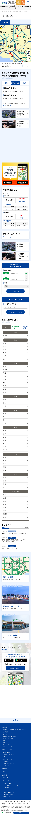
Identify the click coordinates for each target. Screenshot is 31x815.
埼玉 (4, 373)
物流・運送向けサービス (9, 763)
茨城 (4, 379)
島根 (4, 460)
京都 (4, 437)
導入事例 (4, 768)
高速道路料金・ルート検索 (9, 736)
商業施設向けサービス (8, 761)
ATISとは (5, 777)
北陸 (15, 396)
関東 (15, 363)
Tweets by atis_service (9, 237)
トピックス (6, 740)
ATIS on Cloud (7, 789)
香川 (4, 481)
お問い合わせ (5, 780)
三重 (4, 423)
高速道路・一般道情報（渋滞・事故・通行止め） (15, 729)
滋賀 (4, 440)
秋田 (4, 352)
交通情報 (4, 727)
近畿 (15, 427)
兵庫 (4, 434)
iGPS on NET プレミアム (9, 792)
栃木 (4, 382)
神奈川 (5, 370)
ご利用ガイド (6, 796)
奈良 (4, 446)
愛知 (4, 420)
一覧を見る (26, 527)
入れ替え (26, 277)
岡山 (4, 463)
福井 (4, 443)
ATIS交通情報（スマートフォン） (11, 785)
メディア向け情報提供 (8, 794)
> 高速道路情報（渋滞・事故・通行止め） (20, 11)
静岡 (4, 416)
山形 (4, 356)
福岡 (4, 494)
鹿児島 (5, 514)
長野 (4, 392)
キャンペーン (6, 744)
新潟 (4, 399)
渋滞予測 (5, 732)
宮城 (4, 349)
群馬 (4, 386)
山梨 (4, 389)
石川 (4, 406)
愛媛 (4, 484)
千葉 (4, 376)
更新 (27, 66)
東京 (4, 366)
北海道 (15, 332)
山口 (4, 470)
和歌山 (5, 450)
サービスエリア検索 (8, 738)
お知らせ (4, 771)
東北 (15, 340)
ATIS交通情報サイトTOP (6, 11)
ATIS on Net (6, 787)
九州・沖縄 (15, 491)
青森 (4, 343)
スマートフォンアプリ (8, 756)
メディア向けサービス (8, 765)
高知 (4, 487)
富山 (4, 403)
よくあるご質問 (7, 783)
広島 (4, 467)
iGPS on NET (7, 791)
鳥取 (4, 457)
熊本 (4, 504)
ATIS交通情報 (6, 752)
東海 (15, 410)
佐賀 (4, 498)
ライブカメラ (6, 734)
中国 (15, 454)
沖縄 (4, 517)
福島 (4, 359)
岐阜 (4, 413)
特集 (4, 742)
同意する (21, 813)
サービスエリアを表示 (16, 312)
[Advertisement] (15, 145)
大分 (4, 507)
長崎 (4, 501)
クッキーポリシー (7, 812)
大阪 (4, 430)
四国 (15, 474)
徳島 (4, 477)
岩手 (4, 346)
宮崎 (4, 510)
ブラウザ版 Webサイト (9, 754)
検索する (16, 291)
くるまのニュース (7, 746)
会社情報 (4, 775)
